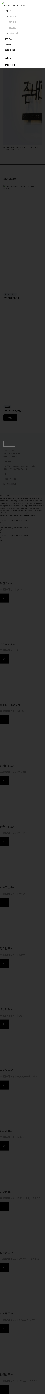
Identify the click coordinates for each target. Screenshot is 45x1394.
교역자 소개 (13, 33)
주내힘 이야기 (10, 65)
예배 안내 (12, 22)
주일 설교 (8, 39)
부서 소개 (8, 58)
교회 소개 (8, 11)
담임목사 (12, 28)
